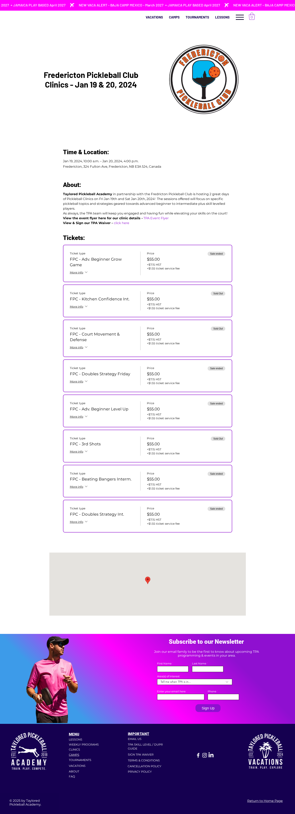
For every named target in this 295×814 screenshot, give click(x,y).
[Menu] (240, 17)
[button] (222, 17)
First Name (164, 663)
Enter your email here (171, 691)
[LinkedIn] (211, 755)
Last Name (199, 663)
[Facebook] (198, 755)
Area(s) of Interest (168, 676)
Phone (212, 691)
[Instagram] (204, 755)
